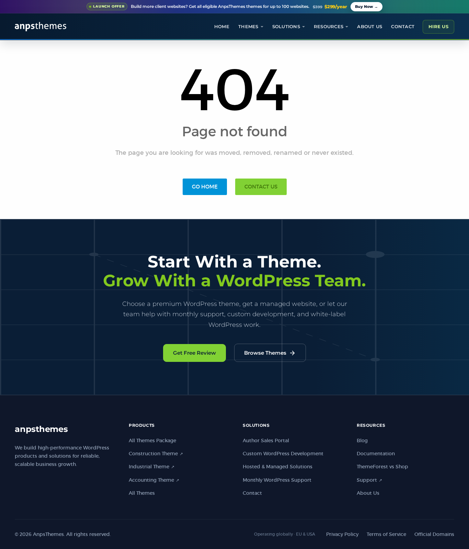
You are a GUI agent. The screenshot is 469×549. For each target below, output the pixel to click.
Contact (402, 26)
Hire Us (438, 26)
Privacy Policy (342, 534)
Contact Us (260, 186)
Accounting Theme (154, 480)
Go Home (205, 186)
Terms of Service (386, 534)
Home (221, 26)
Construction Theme (156, 453)
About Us (368, 493)
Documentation (376, 453)
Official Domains (434, 534)
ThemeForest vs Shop (382, 467)
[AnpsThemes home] (40, 26)
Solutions (286, 26)
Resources (328, 26)
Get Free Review (194, 353)
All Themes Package (152, 440)
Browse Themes (270, 353)
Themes (248, 26)
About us (369, 26)
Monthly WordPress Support (277, 480)
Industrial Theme (151, 467)
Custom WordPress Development (283, 453)
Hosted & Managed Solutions (277, 467)
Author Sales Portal (266, 440)
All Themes (142, 493)
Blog (362, 440)
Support (369, 480)
